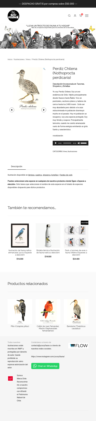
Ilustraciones (19, 59)
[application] (70, 143)
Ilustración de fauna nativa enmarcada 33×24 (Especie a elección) (20, 252)
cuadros (38, 175)
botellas (54, 175)
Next (43, 110)
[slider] (84, 143)
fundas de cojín (66, 175)
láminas (31, 175)
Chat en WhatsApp (47, 366)
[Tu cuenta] (75, 15)
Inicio (10, 59)
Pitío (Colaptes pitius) (20, 326)
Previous (11, 110)
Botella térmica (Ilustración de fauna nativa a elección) (48, 251)
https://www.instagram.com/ (42, 356)
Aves (28, 59)
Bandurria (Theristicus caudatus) (76, 327)
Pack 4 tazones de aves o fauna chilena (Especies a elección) (76, 252)
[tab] (17, 167)
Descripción (16, 166)
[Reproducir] (56, 143)
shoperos (47, 175)
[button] (44, 69)
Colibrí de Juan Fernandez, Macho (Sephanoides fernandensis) (48, 328)
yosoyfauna (59, 356)
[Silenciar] (79, 143)
